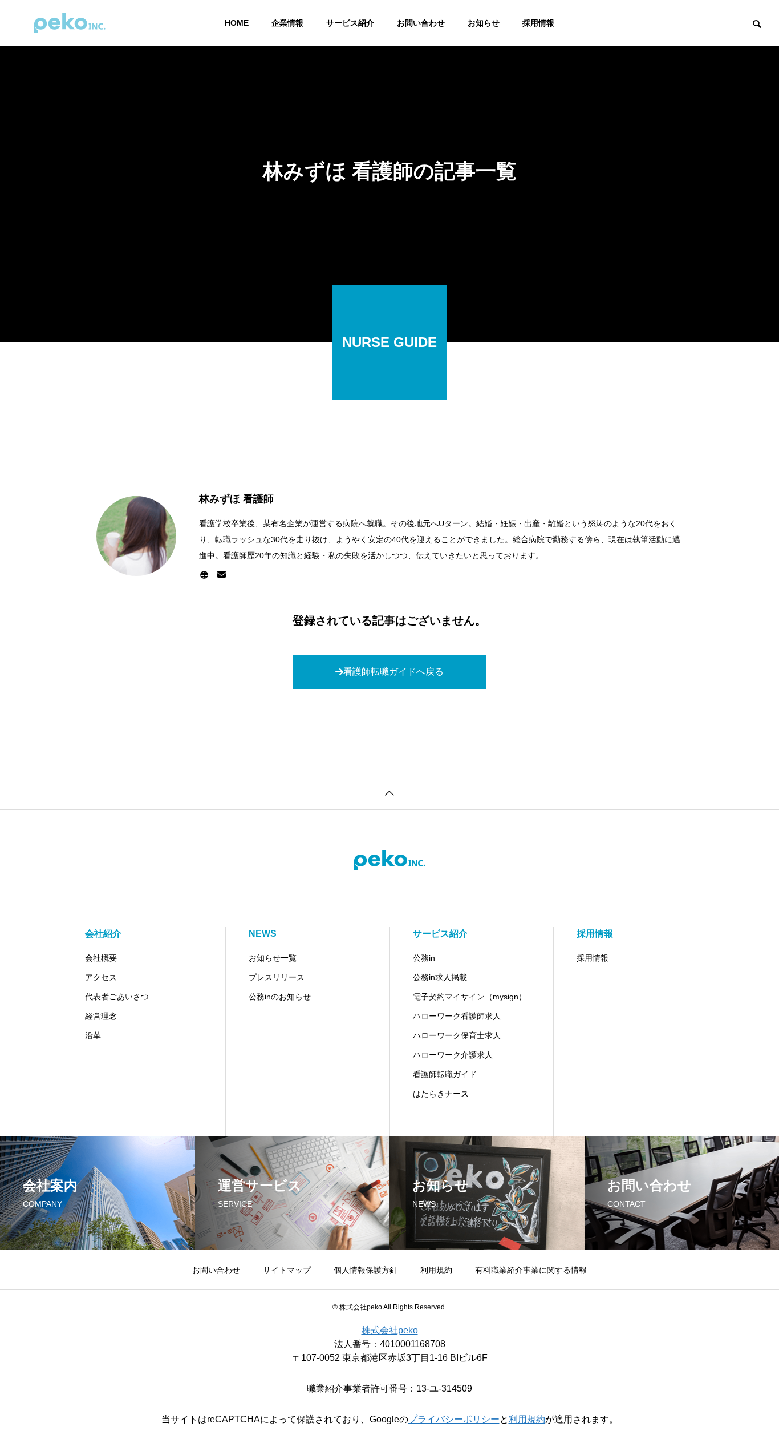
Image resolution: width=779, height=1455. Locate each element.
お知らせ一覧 (273, 957)
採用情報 (538, 22)
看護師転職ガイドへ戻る (393, 671)
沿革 (93, 1035)
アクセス (101, 977)
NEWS (263, 933)
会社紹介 (103, 933)
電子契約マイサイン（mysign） (469, 996)
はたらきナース (441, 1093)
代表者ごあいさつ (117, 996)
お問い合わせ (421, 22)
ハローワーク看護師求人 (457, 1016)
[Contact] (221, 575)
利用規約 (436, 1270)
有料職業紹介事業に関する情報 (531, 1270)
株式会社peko (390, 1330)
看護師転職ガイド (445, 1074)
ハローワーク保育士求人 (457, 1035)
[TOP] (389, 792)
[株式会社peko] (70, 23)
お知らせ (484, 22)
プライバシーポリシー (454, 1419)
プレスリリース (277, 977)
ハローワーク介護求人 (453, 1054)
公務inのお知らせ (280, 996)
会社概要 (101, 957)
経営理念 (101, 1016)
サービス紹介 (350, 22)
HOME (237, 22)
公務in (424, 957)
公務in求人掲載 (440, 977)
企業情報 (287, 22)
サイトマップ (287, 1270)
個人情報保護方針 (365, 1270)
